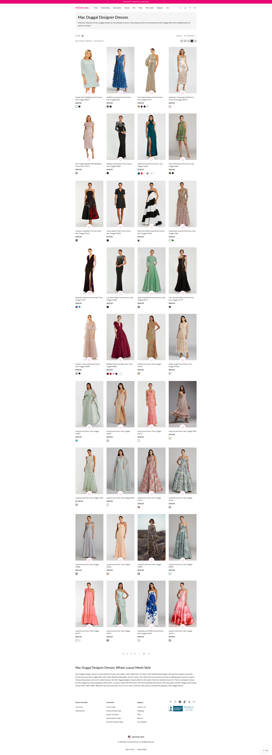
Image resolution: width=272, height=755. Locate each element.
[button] (181, 8)
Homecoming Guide (113, 711)
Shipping (140, 711)
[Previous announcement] (107, 2)
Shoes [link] (140, 8)
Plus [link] (134, 8)
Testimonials (80, 711)
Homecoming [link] (105, 8)
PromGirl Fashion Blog (114, 722)
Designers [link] (160, 8)
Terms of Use (129, 749)
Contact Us (141, 707)
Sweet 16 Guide (112, 714)
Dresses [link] (127, 8)
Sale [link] (167, 8)
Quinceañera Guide (113, 718)
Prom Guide (110, 707)
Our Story (79, 707)
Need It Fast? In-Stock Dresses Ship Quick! (136, 2)
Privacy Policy (142, 749)
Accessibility (142, 722)
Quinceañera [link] (117, 8)
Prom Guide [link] (149, 8)
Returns (140, 718)
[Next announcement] (164, 2)
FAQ (139, 714)
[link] (185, 8)
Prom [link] (96, 8)
